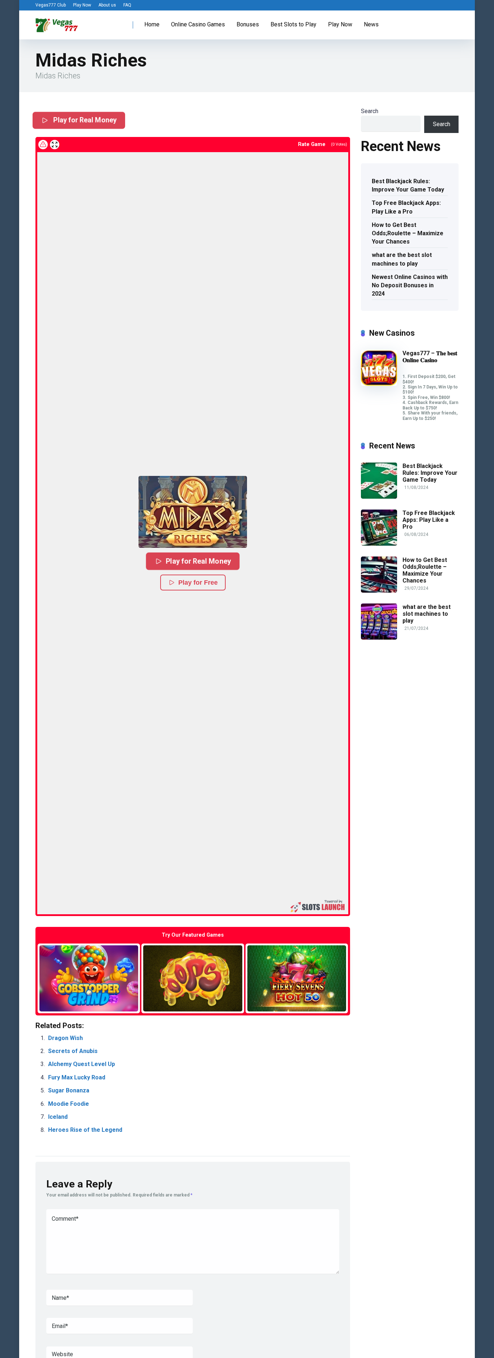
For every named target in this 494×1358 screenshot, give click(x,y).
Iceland (58, 1116)
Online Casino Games (198, 24)
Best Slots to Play (293, 24)
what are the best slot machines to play (402, 259)
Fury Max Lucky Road (76, 1077)
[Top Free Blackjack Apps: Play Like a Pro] (379, 543)
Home (151, 24)
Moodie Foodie (68, 1103)
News (371, 24)
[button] (193, 512)
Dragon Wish (65, 1038)
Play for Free (198, 582)
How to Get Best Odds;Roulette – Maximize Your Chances (407, 233)
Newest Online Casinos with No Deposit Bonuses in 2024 (410, 285)
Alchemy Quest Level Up (81, 1064)
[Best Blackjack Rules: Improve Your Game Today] (379, 496)
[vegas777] (56, 22)
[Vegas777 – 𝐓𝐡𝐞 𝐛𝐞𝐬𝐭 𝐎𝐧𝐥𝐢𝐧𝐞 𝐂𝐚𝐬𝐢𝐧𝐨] (379, 384)
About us (107, 5)
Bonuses (248, 24)
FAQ (127, 5)
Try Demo (89, 978)
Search (369, 111)
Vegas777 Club (50, 5)
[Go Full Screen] (54, 144)
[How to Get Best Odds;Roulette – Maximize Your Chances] (379, 590)
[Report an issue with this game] (43, 144)
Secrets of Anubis (73, 1051)
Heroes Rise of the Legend (85, 1129)
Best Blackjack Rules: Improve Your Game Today (408, 185)
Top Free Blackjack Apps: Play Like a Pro (406, 207)
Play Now (82, 5)
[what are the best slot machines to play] (379, 637)
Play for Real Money (84, 120)
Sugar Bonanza (68, 1090)
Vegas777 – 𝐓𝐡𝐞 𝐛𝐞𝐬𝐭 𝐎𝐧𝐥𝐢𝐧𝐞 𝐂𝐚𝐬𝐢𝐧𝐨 (430, 357)
